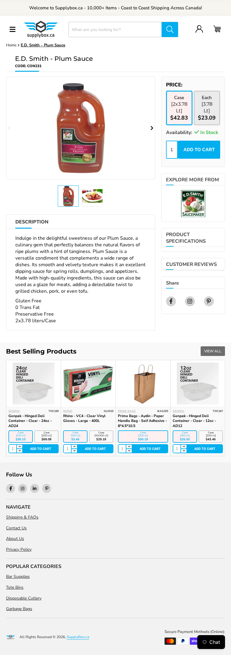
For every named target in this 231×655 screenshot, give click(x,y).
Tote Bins (14, 587)
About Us (15, 538)
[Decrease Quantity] (19, 451)
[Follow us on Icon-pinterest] (46, 488)
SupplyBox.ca (78, 637)
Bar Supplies (18, 576)
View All (212, 351)
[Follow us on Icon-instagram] (22, 488)
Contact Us (16, 528)
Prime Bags (127, 411)
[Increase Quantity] (19, 447)
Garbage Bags (19, 609)
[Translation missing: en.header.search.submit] (170, 29)
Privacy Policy (19, 549)
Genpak (14, 411)
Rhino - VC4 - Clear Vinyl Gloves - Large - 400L (84, 418)
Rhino (67, 411)
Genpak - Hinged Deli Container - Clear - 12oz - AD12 (194, 421)
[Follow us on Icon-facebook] (10, 488)
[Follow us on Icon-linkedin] (34, 488)
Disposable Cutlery (24, 598)
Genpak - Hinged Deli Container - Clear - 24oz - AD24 (30, 421)
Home (11, 45)
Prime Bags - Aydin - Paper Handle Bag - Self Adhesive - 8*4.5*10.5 (142, 421)
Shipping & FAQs (22, 517)
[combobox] (115, 29)
